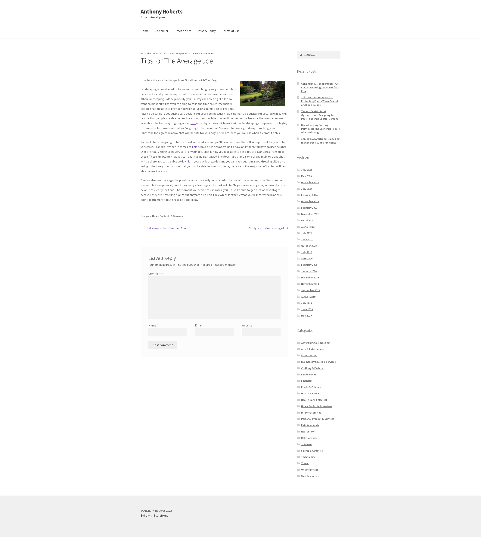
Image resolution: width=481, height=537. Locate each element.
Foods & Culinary (311, 387)
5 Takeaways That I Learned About (167, 228)
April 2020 (306, 258)
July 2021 (306, 233)
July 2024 (306, 188)
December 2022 (310, 214)
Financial (306, 380)
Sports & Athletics (312, 450)
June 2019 (307, 309)
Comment (155, 273)
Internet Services (311, 412)
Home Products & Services (167, 216)
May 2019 (306, 315)
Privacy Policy (207, 31)
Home (144, 31)
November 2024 (310, 182)
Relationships (309, 438)
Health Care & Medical (314, 400)
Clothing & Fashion (312, 368)
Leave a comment (203, 53)
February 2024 (309, 195)
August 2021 (308, 227)
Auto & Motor (309, 355)
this (193, 123)
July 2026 (306, 169)
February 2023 (309, 207)
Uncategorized (309, 469)
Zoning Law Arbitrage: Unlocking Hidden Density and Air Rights (320, 140)
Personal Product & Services (317, 418)
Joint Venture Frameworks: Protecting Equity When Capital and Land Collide (319, 101)
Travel (305, 463)
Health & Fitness (311, 393)
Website (247, 325)
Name (153, 325)
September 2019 (310, 290)
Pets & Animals (310, 425)
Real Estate (308, 431)
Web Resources (310, 476)
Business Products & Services (318, 361)
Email (199, 325)
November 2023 (310, 201)
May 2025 (306, 176)
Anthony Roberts (161, 11)
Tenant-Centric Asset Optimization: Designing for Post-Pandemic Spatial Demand (320, 115)
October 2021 (309, 220)
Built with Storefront (154, 515)
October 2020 (309, 245)
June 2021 (307, 239)
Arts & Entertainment (313, 349)
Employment (308, 374)
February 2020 (309, 264)
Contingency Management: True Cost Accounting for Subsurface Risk (320, 87)
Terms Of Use (230, 31)
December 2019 (310, 277)
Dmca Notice (183, 31)
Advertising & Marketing (315, 342)
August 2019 (308, 296)
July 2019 (306, 303)
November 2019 (310, 284)
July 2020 (306, 252)
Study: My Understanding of (266, 228)
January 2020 (309, 271)
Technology (308, 457)
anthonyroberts (180, 53)
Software (306, 444)
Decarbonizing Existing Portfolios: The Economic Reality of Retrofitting (320, 128)
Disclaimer (161, 31)
